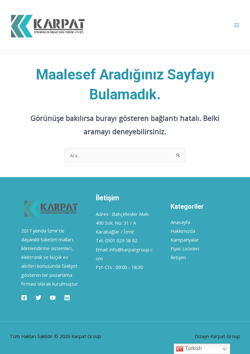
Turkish (193, 348)
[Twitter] (38, 298)
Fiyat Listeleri (185, 248)
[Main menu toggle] (236, 25)
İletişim (178, 257)
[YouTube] (53, 298)
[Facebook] (24, 298)
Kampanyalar (185, 239)
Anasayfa (180, 222)
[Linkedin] (67, 298)
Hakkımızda (183, 231)
